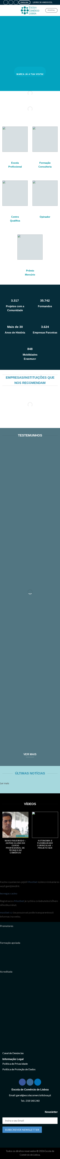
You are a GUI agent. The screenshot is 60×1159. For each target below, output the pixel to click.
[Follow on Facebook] (5, 2)
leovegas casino (8, 893)
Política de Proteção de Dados (19, 1069)
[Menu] (4, 10)
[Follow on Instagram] (10, 2)
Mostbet (32, 881)
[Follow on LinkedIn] (16, 2)
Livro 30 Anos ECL (43, 2)
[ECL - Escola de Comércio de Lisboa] (30, 10)
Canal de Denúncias (13, 1053)
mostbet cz (6, 912)
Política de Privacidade (15, 1063)
